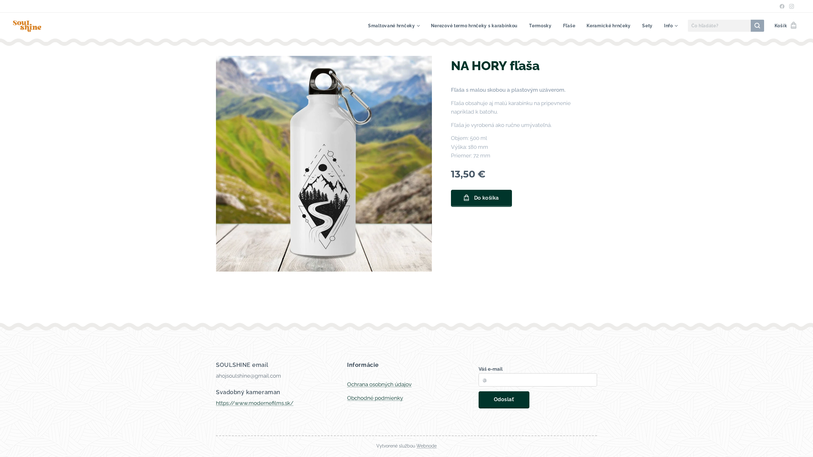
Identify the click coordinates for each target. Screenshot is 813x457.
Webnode (426, 445)
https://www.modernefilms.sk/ (254, 403)
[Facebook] (782, 6)
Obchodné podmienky (375, 398)
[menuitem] (393, 26)
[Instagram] (792, 6)
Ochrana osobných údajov (379, 384)
